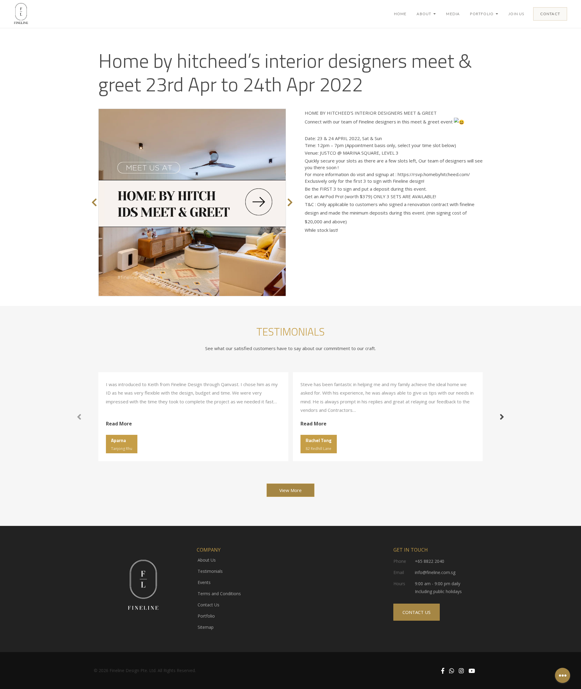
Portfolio (206, 616)
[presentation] (94, 202)
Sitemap (206, 627)
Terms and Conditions (219, 593)
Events (204, 582)
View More (290, 490)
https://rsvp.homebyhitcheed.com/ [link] (434, 174)
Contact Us (208, 605)
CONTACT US (416, 612)
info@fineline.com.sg (435, 572)
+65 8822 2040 (429, 561)
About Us (207, 560)
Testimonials (210, 571)
